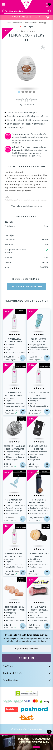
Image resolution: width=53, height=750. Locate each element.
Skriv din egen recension (26, 286)
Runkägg (42, 23)
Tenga (32, 31)
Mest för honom (30, 23)
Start (9, 23)
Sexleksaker (17, 23)
